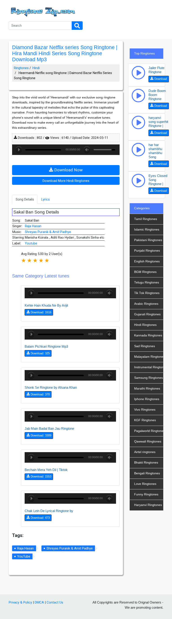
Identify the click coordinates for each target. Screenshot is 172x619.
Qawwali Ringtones (147, 441)
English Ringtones (147, 261)
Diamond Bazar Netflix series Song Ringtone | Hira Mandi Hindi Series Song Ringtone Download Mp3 (64, 53)
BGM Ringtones (145, 272)
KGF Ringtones (145, 420)
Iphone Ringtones (146, 399)
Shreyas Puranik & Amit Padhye (48, 232)
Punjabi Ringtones (147, 250)
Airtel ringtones (144, 452)
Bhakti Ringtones (146, 462)
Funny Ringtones (146, 494)
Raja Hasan (33, 226)
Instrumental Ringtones (148, 367)
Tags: (18, 535)
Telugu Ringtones (146, 282)
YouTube (23, 556)
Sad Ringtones (144, 346)
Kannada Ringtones (148, 335)
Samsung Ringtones (148, 377)
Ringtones (21, 68)
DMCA (39, 602)
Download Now (68, 170)
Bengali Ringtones (147, 473)
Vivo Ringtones (144, 409)
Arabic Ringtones (146, 303)
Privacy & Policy (20, 602)
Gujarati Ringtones (147, 314)
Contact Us (55, 602)
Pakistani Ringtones (148, 240)
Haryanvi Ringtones (148, 505)
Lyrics (45, 199)
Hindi (36, 68)
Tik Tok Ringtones (146, 293)
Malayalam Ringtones (148, 356)
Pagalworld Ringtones (148, 431)
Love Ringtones (145, 484)
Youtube (31, 243)
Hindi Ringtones (145, 325)
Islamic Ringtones (146, 229)
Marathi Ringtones (147, 388)
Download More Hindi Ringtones (66, 181)
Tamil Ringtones (145, 219)
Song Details (25, 199)
